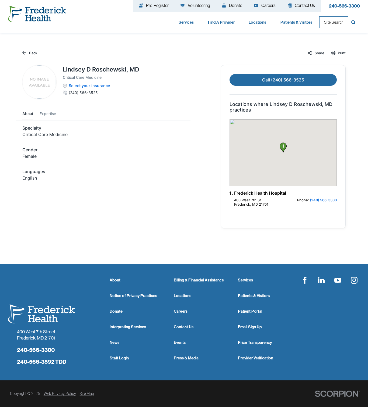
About (115, 280)
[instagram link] (354, 280)
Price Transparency (255, 342)
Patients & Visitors (254, 295)
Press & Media (186, 357)
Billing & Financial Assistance (199, 280)
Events (180, 342)
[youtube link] (337, 280)
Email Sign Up (250, 326)
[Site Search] (354, 22)
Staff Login (119, 357)
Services (245, 280)
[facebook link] (305, 280)
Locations (182, 295)
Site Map (87, 393)
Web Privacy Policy (60, 393)
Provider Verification (255, 357)
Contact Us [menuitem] (305, 5)
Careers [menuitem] (268, 5)
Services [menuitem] (186, 22)
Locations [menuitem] (257, 22)
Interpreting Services (128, 326)
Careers (181, 311)
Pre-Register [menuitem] (157, 5)
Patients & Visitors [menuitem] (296, 22)
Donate (116, 311)
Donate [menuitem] (235, 5)
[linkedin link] (321, 280)
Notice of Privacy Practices (133, 295)
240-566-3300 (344, 6)
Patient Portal (250, 311)
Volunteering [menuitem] (199, 5)
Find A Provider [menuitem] (221, 22)
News (114, 342)
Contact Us (183, 326)
